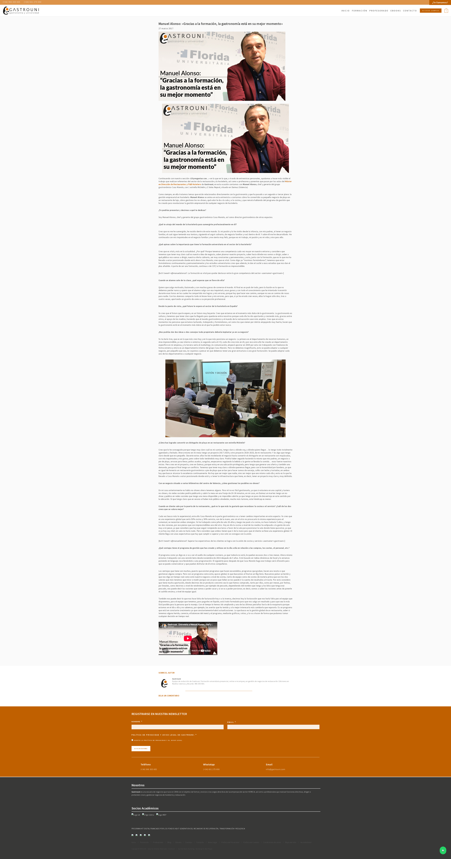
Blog (169, 842)
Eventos (189, 842)
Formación (359, 10)
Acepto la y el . (158, 740)
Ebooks (396, 10)
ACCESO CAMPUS (430, 11)
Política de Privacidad (155, 740)
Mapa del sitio (290, 842)
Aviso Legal (176, 740)
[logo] (21, 10)
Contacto (410, 10)
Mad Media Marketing (187, 849)
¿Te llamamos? (440, 2)
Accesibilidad (306, 842)
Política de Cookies (251, 842)
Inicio (345, 10)
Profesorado (378, 10)
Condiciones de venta (272, 842)
